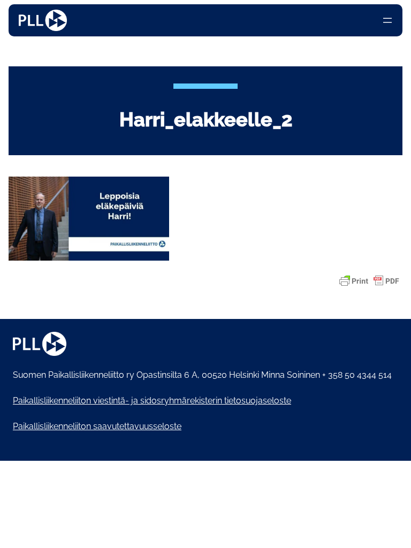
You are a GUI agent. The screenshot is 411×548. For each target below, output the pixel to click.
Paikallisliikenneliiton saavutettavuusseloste (97, 426)
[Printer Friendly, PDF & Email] (369, 281)
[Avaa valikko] (387, 20)
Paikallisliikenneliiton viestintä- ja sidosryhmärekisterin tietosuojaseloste (152, 400)
